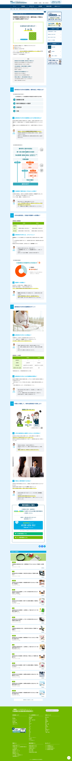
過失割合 (46, 726)
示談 (46, 718)
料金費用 (30, 718)
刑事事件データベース (16, 750)
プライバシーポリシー (32, 737)
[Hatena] (44, 546)
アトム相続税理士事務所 (49, 749)
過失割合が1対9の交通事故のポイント (21, 71)
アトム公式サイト (32, 740)
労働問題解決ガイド (15, 756)
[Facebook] (42, 546)
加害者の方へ (47, 729)
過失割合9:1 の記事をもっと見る (28, 699)
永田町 (30, 721)
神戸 (29, 735)
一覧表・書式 (47, 732)
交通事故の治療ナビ (32, 748)
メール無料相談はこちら (22, 537)
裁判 (46, 728)
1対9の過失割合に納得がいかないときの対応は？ (23, 78)
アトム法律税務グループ (49, 745)
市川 (29, 725)
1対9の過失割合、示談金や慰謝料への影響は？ (23, 66)
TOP (69, 757)
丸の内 (30, 726)
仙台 (29, 722)
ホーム (14, 6)
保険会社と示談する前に (52, 34)
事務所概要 (30, 717)
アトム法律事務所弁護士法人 (50, 748)
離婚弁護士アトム (15, 752)
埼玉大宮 (30, 723)
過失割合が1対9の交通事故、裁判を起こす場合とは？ (24, 60)
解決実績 (40, 6)
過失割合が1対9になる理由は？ (20, 73)
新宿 (29, 727)
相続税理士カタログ (15, 753)
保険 (46, 722)
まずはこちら (31, 6)
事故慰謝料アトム (15, 749)
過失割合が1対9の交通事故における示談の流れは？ (24, 62)
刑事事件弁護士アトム (16, 745)
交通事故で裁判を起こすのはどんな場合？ (22, 64)
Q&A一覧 (46, 730)
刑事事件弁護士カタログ (33, 745)
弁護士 (46, 725)
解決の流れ (47, 717)
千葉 (29, 724)
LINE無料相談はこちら (22, 533)
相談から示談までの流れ (52, 37)
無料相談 (23, 6)
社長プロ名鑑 (31, 749)
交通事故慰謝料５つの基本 (52, 31)
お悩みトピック (57, 6)
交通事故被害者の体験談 (33, 752)
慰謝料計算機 (14, 722)
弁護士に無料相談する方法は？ (20, 80)
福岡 (29, 736)
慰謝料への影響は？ (18, 69)
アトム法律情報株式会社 (49, 746)
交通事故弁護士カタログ (33, 746)
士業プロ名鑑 (31, 750)
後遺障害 (46, 721)
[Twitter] (39, 546)
